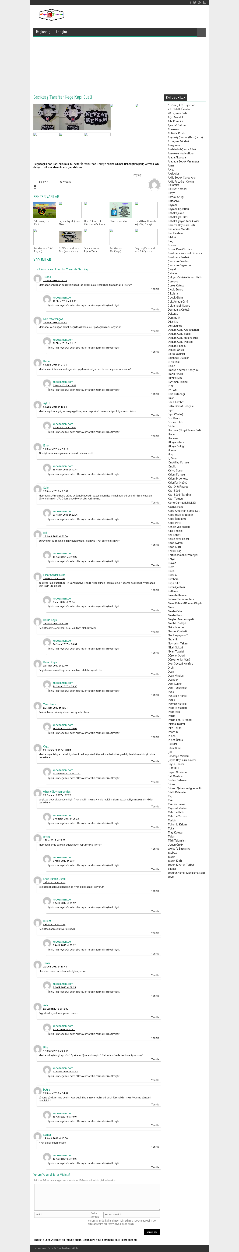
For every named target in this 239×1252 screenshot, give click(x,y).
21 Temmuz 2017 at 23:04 (57, 750)
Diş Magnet (175, 325)
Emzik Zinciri (175, 374)
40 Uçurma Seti (177, 113)
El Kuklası (174, 362)
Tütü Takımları (176, 840)
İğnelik (172, 466)
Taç (170, 796)
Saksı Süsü (174, 748)
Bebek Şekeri (176, 213)
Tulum (171, 836)
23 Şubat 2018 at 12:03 (55, 1008)
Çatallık (172, 273)
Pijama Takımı (176, 724)
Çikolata (173, 293)
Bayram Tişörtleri (178, 209)
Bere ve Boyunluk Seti (181, 225)
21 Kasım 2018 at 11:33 (65, 1071)
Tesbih (172, 820)
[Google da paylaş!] (157, 174)
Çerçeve (173, 281)
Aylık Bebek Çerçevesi (181, 177)
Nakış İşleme (176, 627)
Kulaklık (172, 575)
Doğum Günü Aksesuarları (183, 329)
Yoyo (171, 876)
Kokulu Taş (174, 551)
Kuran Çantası (176, 587)
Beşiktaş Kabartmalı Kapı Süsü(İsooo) (145, 250)
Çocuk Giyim (175, 297)
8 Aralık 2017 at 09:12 (64, 903)
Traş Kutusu (175, 832)
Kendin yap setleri (179, 527)
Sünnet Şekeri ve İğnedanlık (185, 788)
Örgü (171, 667)
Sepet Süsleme (177, 772)
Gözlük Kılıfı (175, 422)
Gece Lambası (176, 402)
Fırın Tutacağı (176, 394)
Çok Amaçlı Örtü (178, 301)
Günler (171, 426)
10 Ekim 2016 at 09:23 (55, 280)
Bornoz (172, 245)
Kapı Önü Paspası (178, 486)
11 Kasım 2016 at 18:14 (55, 449)
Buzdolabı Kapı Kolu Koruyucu (186, 253)
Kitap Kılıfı (174, 547)
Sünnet (172, 784)
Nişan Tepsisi (176, 651)
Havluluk (173, 438)
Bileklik (172, 237)
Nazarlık (173, 639)
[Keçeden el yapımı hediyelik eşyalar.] (51, 19)
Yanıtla (155, 289)
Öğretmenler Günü (179, 659)
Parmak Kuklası (177, 703)
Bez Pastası (175, 233)
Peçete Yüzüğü (177, 708)
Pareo (171, 699)
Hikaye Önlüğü (176, 446)
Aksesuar (173, 129)
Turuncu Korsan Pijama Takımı (92, 250)
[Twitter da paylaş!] (151, 174)
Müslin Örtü (175, 611)
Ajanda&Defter (177, 125)
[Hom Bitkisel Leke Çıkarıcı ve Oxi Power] (95, 217)
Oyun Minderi (176, 675)
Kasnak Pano (176, 506)
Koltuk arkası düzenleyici (183, 555)
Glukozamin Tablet (119, 221)
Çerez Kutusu (176, 285)
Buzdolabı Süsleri (178, 257)
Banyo (171, 193)
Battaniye (174, 201)
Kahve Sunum (176, 470)
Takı (170, 800)
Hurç (171, 454)
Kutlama (173, 591)
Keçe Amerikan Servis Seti (184, 510)
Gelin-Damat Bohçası (181, 406)
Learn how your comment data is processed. (110, 1240)
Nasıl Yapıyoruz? (178, 635)
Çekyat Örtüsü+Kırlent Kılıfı (185, 277)
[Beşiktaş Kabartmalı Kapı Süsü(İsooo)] (146, 244)
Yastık (171, 856)
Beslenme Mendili (178, 229)
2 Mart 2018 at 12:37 (64, 1029)
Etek (171, 386)
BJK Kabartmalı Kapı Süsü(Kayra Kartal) (69, 250)
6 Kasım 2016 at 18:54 (55, 406)
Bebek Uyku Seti (178, 217)
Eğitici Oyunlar (176, 354)
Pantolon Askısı (177, 695)
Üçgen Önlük (175, 844)
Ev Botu (172, 390)
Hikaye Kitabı (176, 442)
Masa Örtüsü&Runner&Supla (185, 603)
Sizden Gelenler (177, 780)
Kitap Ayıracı (175, 543)
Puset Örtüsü (176, 740)
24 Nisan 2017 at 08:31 (65, 644)
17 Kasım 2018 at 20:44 (55, 1050)
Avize (171, 169)
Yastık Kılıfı (175, 860)
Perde (171, 716)
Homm (172, 450)
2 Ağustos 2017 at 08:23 (66, 818)
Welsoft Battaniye (179, 848)
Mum (171, 607)
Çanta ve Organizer (179, 265)
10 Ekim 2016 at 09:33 (64, 301)
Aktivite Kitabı (176, 133)
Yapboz (172, 852)
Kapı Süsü (174, 490)
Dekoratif (174, 313)
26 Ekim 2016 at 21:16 (64, 343)
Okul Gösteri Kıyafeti (180, 663)
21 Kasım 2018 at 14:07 (55, 1093)
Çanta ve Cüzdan (178, 261)
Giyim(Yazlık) (175, 414)
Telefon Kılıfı (176, 812)
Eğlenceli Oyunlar (178, 358)
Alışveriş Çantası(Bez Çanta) (185, 137)
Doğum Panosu (177, 345)
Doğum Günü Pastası (180, 341)
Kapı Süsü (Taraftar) (180, 494)
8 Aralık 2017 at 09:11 (64, 860)
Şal (170, 752)
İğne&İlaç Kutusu (178, 462)
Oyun (171, 671)
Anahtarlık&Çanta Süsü (182, 149)
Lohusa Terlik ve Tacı (181, 599)
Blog (170, 241)
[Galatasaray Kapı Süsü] (44, 217)
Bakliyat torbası (177, 189)
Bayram (172, 205)
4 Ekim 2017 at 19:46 (54, 924)
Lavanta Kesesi (177, 595)
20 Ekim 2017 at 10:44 (55, 966)
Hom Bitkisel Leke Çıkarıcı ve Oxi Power (95, 223)
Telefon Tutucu (177, 816)
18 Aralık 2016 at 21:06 (55, 536)
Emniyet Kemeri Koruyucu (183, 370)
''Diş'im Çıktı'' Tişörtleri (181, 105)
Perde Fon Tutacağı (180, 720)
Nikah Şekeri (175, 647)
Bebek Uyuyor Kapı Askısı (183, 221)
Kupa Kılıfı (174, 583)
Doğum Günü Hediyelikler (183, 337)
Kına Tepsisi (175, 531)
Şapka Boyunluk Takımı (182, 760)
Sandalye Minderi (178, 756)
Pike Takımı (175, 728)
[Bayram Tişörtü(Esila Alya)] (70, 217)
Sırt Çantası (175, 776)
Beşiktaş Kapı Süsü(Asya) (117, 250)
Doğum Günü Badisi (179, 333)
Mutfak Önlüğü (177, 623)
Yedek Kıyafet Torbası (181, 864)
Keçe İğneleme (177, 518)
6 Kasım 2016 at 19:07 (64, 385)
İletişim (61, 32)
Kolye (171, 559)
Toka (171, 828)
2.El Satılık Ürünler (179, 109)
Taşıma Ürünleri (177, 808)
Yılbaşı (172, 868)
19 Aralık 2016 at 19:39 (65, 556)
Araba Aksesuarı (177, 157)
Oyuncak (173, 679)
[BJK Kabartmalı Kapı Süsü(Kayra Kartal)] (70, 244)
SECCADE (174, 768)
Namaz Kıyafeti (177, 631)
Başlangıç (43, 32)
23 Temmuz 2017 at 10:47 (66, 773)
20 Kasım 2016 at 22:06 (65, 514)
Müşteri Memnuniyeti (181, 619)
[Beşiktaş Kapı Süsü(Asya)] (121, 244)
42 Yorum (65, 182)
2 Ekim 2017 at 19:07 (54, 882)
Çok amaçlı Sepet (179, 305)
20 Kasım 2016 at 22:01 (55, 491)
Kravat (172, 563)
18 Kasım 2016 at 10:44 (65, 469)
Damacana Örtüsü (178, 309)
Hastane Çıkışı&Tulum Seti (184, 430)
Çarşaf (172, 269)
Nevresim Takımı (178, 643)
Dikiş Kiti (173, 321)
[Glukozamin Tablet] (121, 217)
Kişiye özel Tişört (178, 539)
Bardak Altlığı (176, 197)
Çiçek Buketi (175, 289)
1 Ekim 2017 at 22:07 (54, 840)
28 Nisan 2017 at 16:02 (65, 728)
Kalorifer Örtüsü (177, 482)
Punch (171, 736)
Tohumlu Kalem (177, 824)
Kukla (171, 571)
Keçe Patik (174, 522)
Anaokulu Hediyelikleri (181, 153)
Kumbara (173, 579)
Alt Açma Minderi (178, 141)
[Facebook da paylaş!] (145, 174)
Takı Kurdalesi (176, 804)
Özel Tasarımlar (177, 687)
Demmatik (174, 317)
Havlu (171, 434)
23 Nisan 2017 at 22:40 (55, 623)
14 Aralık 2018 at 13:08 (55, 1138)
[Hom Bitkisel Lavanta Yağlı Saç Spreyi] (146, 217)
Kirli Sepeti (174, 535)
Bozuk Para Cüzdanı (180, 249)
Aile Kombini (175, 121)
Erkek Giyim (175, 378)
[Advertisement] (119, 62)
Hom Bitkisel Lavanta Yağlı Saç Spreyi (145, 223)
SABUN (172, 744)
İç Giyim (172, 458)
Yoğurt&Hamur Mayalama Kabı (186, 872)
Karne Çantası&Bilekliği (182, 502)
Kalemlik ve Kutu (178, 478)
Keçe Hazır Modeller (180, 514)
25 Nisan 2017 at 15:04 (55, 707)
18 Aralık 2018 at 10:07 (65, 1116)
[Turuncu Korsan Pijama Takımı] (95, 244)
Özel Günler (175, 683)
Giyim (171, 410)
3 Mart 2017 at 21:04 (64, 602)
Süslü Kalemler (177, 792)
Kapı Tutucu (175, 498)
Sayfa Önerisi (176, 764)
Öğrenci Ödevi (176, 655)
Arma (171, 165)
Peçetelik (174, 712)
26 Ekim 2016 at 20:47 (55, 322)
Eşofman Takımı (178, 382)
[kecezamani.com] (154, 190)
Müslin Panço (176, 615)
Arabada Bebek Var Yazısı (183, 161)
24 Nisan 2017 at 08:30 (65, 686)
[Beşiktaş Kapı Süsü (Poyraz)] (44, 244)
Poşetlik (173, 732)
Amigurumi (174, 145)
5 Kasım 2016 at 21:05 (55, 364)
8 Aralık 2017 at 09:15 (64, 987)
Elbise (171, 366)
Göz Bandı (174, 418)
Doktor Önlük (176, 350)
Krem (171, 567)
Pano (171, 691)
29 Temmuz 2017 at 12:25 (57, 795)
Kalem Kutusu (176, 474)
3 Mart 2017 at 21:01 (54, 578)
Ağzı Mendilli (175, 117)
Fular (171, 398)
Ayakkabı (173, 173)
